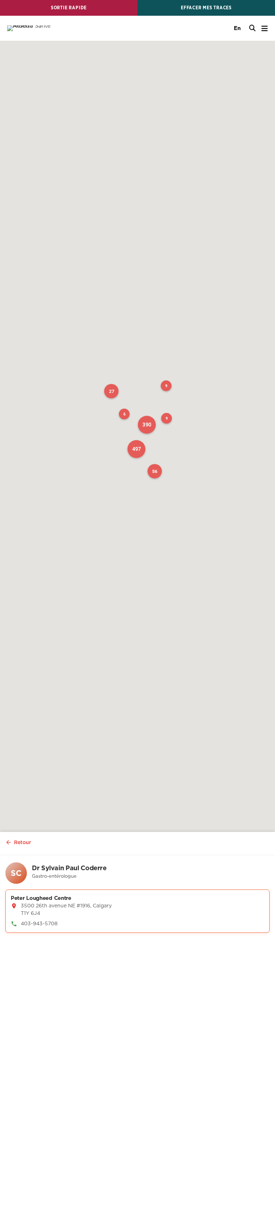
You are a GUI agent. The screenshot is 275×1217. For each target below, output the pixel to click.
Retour (22, 842)
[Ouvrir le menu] (265, 28)
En (237, 28)
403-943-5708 (39, 923)
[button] (147, 425)
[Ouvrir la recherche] (252, 28)
